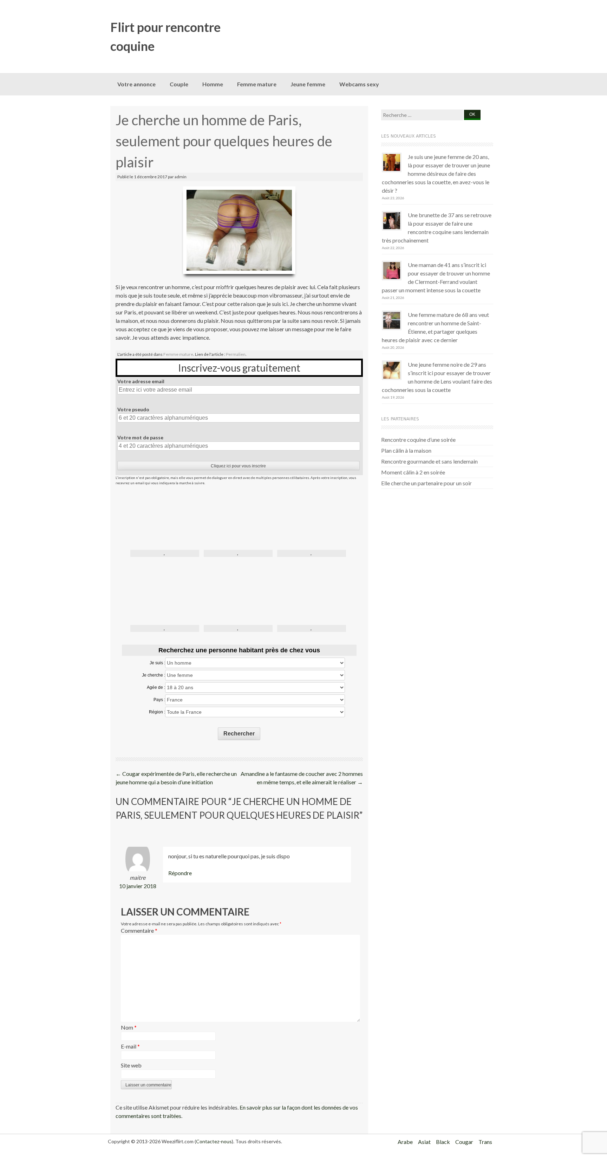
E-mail (130, 1046)
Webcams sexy (359, 84)
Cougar (464, 1141)
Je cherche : (153, 675)
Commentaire (139, 930)
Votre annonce (136, 84)
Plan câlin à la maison (406, 450)
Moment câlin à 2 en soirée (413, 472)
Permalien (236, 354)
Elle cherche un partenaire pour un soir (426, 483)
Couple (179, 84)
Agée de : (156, 687)
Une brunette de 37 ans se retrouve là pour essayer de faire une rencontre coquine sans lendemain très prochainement (436, 228)
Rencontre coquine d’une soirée (418, 439)
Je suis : (157, 662)
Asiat (424, 1141)
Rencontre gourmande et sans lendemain (429, 461)
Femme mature (256, 84)
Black (443, 1141)
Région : (157, 712)
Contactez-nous (214, 1141)
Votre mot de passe (140, 437)
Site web (131, 1065)
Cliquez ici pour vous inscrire (238, 466)
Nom (129, 1027)
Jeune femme (308, 84)
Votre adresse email (140, 381)
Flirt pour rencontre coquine (165, 36)
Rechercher (239, 734)
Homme (212, 84)
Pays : (159, 699)
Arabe (405, 1141)
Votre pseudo (133, 409)
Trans (485, 1141)
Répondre (180, 873)
